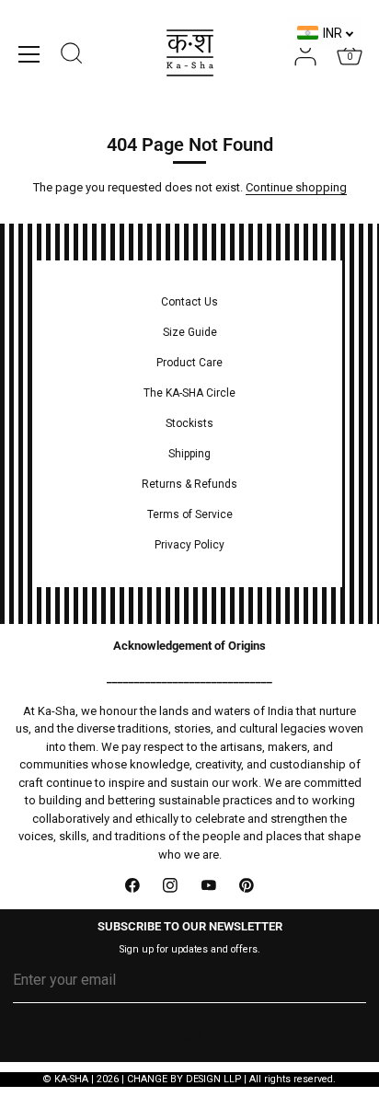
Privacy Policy (189, 544)
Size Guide (190, 332)
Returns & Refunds (189, 484)
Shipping (189, 453)
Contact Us (189, 301)
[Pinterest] (247, 885)
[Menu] (29, 54)
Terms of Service (190, 514)
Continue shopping (296, 187)
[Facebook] (132, 885)
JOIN (190, 1037)
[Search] (72, 56)
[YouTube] (209, 885)
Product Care (189, 362)
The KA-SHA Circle (189, 393)
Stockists (189, 423)
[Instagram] (171, 885)
